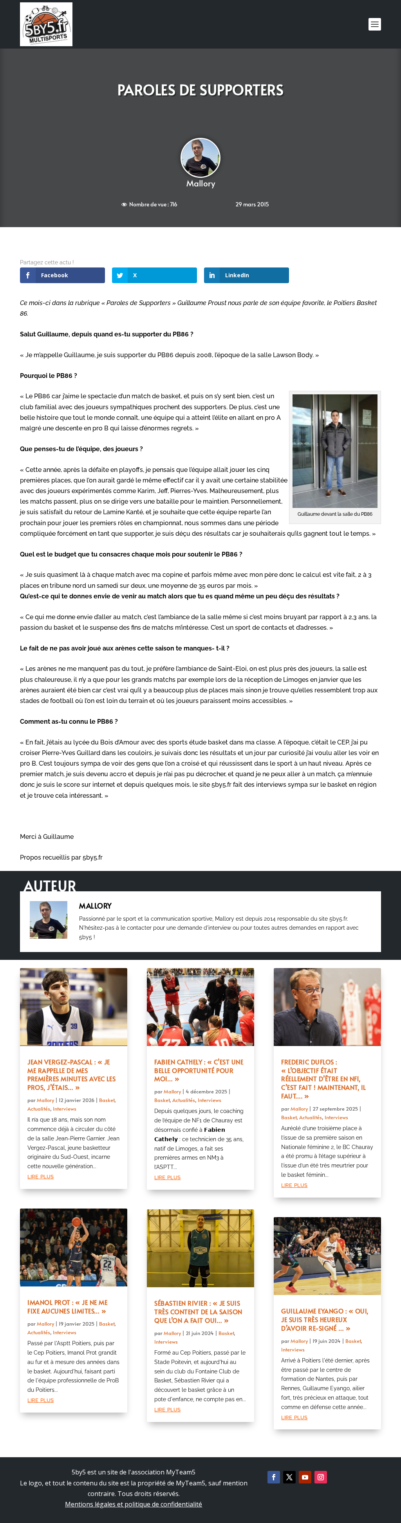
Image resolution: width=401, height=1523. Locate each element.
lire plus (40, 1176)
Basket (106, 1100)
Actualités (38, 1108)
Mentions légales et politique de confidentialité (133, 1504)
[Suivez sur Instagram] (320, 1477)
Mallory (200, 183)
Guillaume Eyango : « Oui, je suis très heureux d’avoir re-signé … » (324, 1319)
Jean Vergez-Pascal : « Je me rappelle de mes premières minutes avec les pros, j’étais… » (71, 1074)
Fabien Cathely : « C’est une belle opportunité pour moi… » (198, 1070)
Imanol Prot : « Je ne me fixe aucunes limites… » (67, 1306)
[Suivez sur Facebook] (273, 1477)
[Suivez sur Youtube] (305, 1477)
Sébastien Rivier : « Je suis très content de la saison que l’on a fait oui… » (198, 1311)
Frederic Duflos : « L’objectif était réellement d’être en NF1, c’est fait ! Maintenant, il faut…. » (323, 1078)
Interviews (64, 1108)
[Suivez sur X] (289, 1477)
